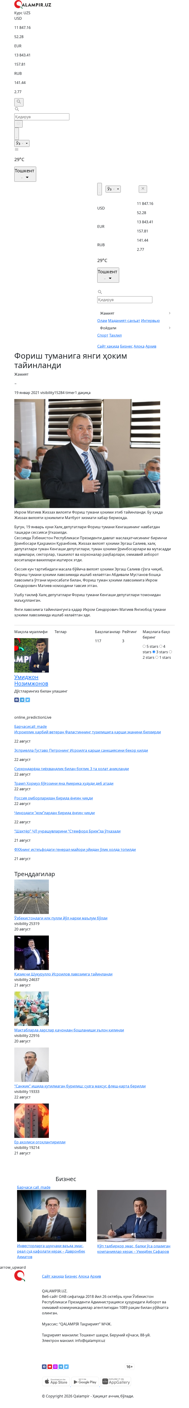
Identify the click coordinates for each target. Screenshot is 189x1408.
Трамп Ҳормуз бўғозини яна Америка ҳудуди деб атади (63, 783)
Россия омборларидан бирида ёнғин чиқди (53, 798)
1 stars (165, 657)
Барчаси (30, 726)
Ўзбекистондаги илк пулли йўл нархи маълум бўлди (60, 918)
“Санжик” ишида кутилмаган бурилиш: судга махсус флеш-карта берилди (80, 1086)
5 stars (152, 646)
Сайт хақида (108, 346)
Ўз (18, 143)
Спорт (102, 335)
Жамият (107, 313)
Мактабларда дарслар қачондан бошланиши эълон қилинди (69, 1030)
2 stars (148, 657)
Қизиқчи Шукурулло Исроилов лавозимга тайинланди (63, 974)
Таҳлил (115, 335)
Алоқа (139, 346)
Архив (150, 346)
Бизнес (126, 346)
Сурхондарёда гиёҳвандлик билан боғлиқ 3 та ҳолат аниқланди (71, 768)
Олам (102, 320)
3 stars (162, 651)
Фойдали (108, 328)
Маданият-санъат (124, 320)
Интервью (150, 320)
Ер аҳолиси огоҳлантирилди (39, 1142)
